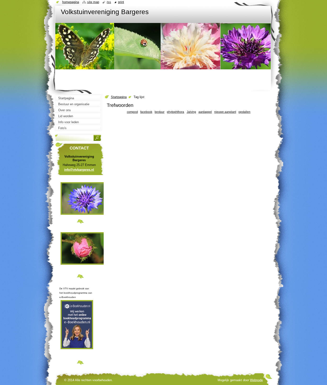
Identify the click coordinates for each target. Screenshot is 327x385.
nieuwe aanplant (225, 111)
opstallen (244, 111)
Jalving (191, 111)
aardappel (205, 111)
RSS (109, 2)
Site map (93, 2)
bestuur (159, 111)
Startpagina (119, 97)
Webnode (256, 380)
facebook (146, 111)
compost (132, 111)
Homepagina (70, 2)
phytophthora (175, 111)
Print (121, 2)
